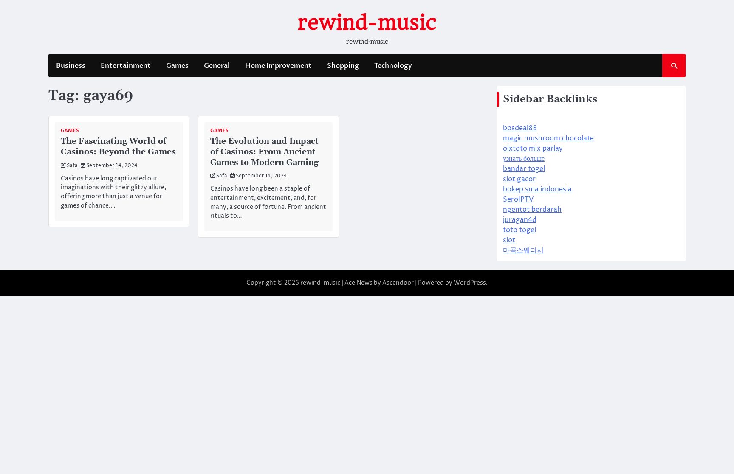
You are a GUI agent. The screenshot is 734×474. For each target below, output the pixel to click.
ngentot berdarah (532, 209)
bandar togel (524, 169)
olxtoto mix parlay (533, 148)
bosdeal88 (520, 128)
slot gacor (519, 179)
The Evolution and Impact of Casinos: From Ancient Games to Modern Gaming (264, 152)
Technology (393, 65)
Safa (72, 165)
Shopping (343, 65)
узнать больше (524, 158)
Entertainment (126, 65)
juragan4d (519, 219)
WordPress (470, 283)
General (217, 65)
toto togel (519, 230)
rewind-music (367, 22)
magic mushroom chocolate (548, 138)
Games (177, 65)
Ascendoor (398, 283)
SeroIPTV (518, 199)
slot (509, 240)
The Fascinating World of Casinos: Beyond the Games (118, 146)
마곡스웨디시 (523, 250)
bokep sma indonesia (537, 189)
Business (70, 65)
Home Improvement (278, 65)
